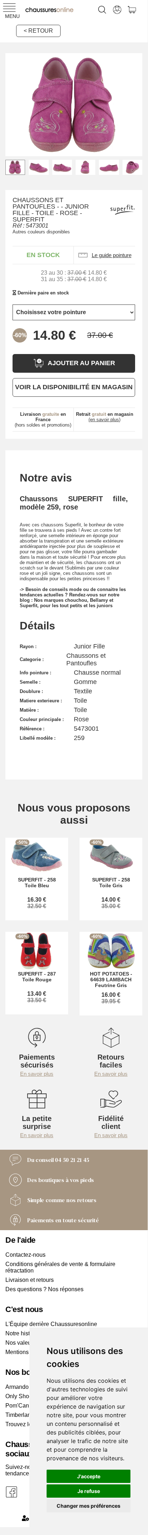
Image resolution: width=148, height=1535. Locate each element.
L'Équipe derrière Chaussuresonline (51, 1324)
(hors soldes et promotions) (43, 419)
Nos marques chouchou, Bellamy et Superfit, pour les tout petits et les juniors (66, 602)
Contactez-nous (25, 1255)
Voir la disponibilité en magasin (74, 387)
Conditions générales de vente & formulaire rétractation (60, 1267)
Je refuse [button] (88, 1491)
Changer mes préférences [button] (88, 1506)
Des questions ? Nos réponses (44, 1289)
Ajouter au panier (81, 363)
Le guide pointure (112, 255)
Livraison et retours (29, 1280)
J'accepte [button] (88, 1476)
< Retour (38, 31)
